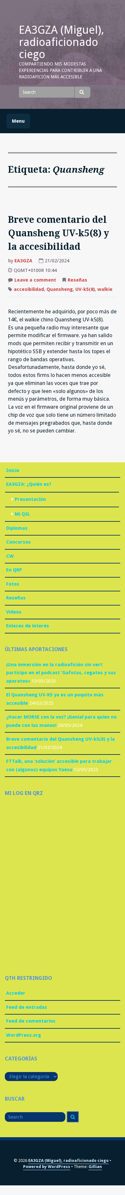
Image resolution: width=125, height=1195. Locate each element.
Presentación (30, 499)
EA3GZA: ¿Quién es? (28, 484)
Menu (18, 121)
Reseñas (77, 280)
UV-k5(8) (85, 289)
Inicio (12, 470)
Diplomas (17, 528)
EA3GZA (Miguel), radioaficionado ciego (61, 42)
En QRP (14, 570)
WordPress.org (23, 1035)
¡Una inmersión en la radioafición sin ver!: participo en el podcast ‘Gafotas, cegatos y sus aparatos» (61, 673)
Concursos (18, 542)
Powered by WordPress (46, 1166)
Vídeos (13, 612)
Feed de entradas (26, 1007)
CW (10, 556)
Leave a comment (35, 280)
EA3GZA (23, 261)
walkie (105, 289)
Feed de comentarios (30, 1021)
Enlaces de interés (27, 626)
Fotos (12, 584)
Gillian (95, 1166)
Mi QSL (22, 514)
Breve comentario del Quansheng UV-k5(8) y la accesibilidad (58, 233)
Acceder (15, 993)
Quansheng (59, 289)
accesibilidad (29, 289)
